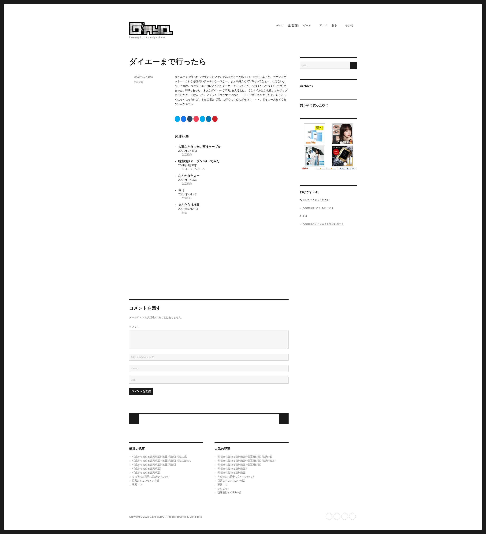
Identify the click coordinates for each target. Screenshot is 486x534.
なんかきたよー (189, 176)
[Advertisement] (209, 259)
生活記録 (293, 25)
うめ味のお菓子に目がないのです (150, 477)
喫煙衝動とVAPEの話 (229, 492)
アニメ (323, 25)
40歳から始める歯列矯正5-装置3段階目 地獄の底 (159, 457)
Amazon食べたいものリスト (318, 208)
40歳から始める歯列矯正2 (146, 469)
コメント (134, 326)
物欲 (334, 25)
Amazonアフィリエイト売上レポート (323, 224)
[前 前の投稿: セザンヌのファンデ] (284, 419)
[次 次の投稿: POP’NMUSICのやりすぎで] (134, 419)
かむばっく (224, 488)
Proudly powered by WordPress (185, 517)
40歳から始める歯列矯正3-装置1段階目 (154, 465)
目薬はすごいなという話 (145, 480)
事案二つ (137, 484)
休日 (181, 190)
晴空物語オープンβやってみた (198, 161)
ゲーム (307, 25)
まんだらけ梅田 (189, 204)
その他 (349, 25)
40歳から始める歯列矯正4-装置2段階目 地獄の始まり (162, 461)
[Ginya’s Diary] (151, 28)
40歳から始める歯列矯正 (146, 473)
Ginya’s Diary (157, 517)
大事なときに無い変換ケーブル (199, 146)
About (279, 25)
